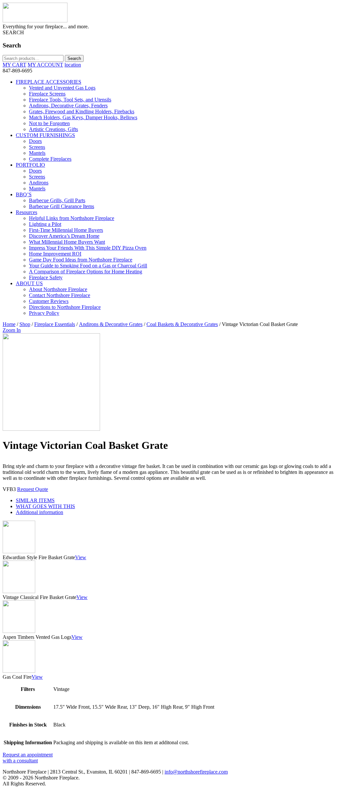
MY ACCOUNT (45, 65)
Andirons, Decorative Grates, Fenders (68, 105)
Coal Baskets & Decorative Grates (182, 324)
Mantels (37, 153)
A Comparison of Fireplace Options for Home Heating (85, 271)
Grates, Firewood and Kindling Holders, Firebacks (81, 111)
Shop (24, 324)
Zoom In (12, 330)
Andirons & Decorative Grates (111, 324)
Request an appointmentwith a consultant (28, 757)
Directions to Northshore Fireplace (65, 307)
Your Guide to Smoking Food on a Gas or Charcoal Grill (88, 265)
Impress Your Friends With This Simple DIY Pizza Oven (87, 248)
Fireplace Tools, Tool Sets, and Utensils (70, 99)
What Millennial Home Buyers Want (67, 242)
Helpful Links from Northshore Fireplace (71, 218)
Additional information (39, 512)
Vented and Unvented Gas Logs (62, 88)
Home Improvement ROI (55, 254)
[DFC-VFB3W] (51, 429)
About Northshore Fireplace (58, 289)
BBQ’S (24, 194)
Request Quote (32, 489)
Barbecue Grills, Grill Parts (57, 200)
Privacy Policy (44, 313)
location (73, 65)
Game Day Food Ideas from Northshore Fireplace (80, 259)
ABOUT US (29, 283)
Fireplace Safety (46, 277)
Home (9, 324)
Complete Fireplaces (50, 159)
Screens (37, 147)
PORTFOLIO (30, 165)
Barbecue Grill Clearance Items (61, 206)
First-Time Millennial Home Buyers (66, 230)
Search (74, 58)
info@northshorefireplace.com (196, 772)
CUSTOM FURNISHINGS (45, 135)
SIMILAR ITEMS (35, 500)
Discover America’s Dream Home (64, 236)
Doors (35, 141)
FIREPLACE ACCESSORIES (48, 82)
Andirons (38, 182)
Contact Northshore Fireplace (59, 295)
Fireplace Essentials (54, 324)
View (80, 557)
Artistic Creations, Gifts (53, 129)
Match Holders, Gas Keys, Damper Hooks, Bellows (83, 117)
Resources (26, 212)
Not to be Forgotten (49, 123)
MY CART (14, 65)
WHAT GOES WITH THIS (45, 506)
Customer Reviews (48, 301)
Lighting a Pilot (45, 224)
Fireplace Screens (47, 93)
